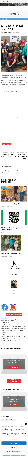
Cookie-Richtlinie (6, 455)
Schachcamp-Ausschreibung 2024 (10, 142)
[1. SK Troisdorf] (14, 4)
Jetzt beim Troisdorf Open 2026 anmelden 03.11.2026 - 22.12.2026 (13, 13)
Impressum (23, 455)
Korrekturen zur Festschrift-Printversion (14, 274)
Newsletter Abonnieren (14, 314)
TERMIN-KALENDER (14, 381)
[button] (26, 424)
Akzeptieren (14, 443)
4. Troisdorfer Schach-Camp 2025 (11, 204)
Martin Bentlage (7, 32)
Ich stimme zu (14, 367)
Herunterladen (6, 144)
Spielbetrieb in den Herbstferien (10, 254)
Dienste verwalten (13, 439)
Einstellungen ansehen (14, 451)
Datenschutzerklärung (15, 455)
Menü (5, 19)
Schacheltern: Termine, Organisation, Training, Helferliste (11, 229)
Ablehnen (14, 447)
